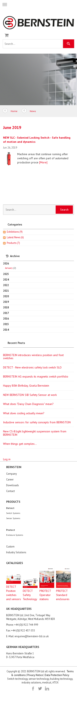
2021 (6, 290)
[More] (43, 162)
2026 (9, 265)
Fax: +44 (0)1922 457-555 (20, 630)
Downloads (12, 485)
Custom (10, 546)
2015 (6, 324)
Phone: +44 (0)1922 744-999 (22, 624)
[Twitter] (40, 689)
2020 (6, 296)
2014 (6, 329)
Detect (10, 508)
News (33, 111)
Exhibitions (15, 231)
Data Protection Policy (57, 675)
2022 (6, 285)
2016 (6, 318)
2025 (6, 274)
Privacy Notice (35, 675)
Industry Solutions (16, 552)
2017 (6, 313)
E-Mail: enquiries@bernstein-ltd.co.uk (27, 636)
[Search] (68, 43)
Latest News (15, 237)
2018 (6, 307)
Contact (10, 491)
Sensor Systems (13, 518)
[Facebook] (33, 689)
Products (13, 242)
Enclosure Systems (14, 535)
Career (10, 479)
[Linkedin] (47, 689)
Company (11, 473)
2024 (6, 279)
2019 (6, 301)
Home (14, 111)
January (9, 267)
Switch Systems (13, 513)
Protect (10, 529)
